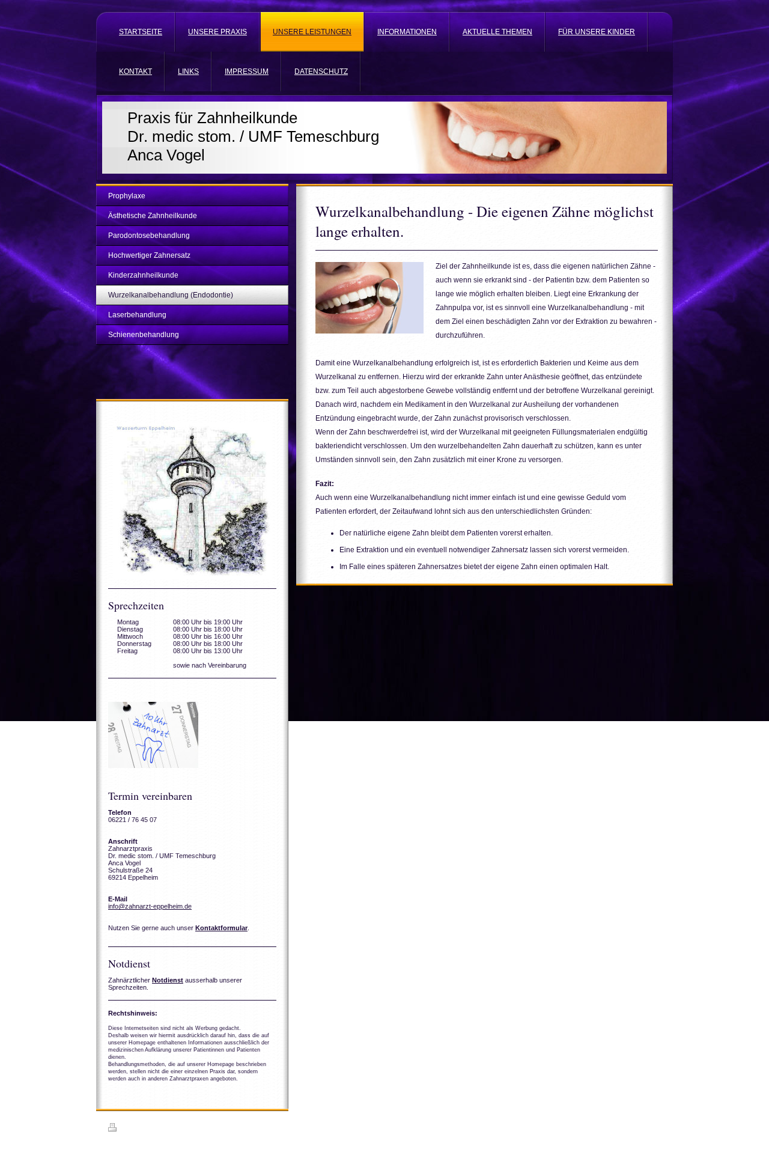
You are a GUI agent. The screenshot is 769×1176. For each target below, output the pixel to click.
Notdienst (167, 980)
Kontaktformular (221, 927)
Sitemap (177, 1129)
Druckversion (140, 1129)
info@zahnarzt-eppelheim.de (150, 906)
